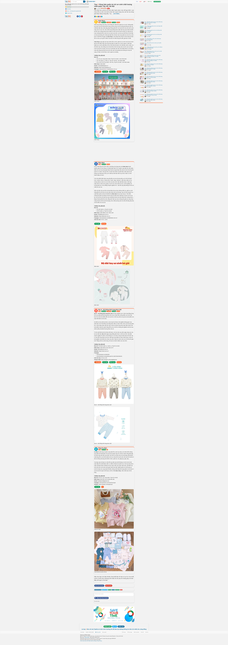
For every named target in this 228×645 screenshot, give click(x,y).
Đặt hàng (118, 22)
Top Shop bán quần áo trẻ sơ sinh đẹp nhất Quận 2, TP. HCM (153, 35)
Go (107, 449)
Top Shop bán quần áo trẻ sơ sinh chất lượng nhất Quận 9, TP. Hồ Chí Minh (153, 77)
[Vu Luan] (145, 49)
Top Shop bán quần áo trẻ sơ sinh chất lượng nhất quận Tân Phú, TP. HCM (153, 22)
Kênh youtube (136, 632)
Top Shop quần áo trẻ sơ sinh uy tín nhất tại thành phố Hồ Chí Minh (153, 47)
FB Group (124, 632)
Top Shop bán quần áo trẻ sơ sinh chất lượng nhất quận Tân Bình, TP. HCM (152, 56)
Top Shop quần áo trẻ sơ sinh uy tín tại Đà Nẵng (153, 43)
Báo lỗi (108, 8)
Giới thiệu (82, 632)
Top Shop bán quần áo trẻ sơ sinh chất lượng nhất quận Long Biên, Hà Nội (153, 85)
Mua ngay (104, 22)
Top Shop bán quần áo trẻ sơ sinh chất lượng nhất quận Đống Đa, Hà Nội (153, 81)
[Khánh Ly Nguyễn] (145, 40)
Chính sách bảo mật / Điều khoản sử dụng (88, 640)
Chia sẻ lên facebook (99, 585)
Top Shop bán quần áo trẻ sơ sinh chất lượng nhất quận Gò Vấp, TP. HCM (153, 68)
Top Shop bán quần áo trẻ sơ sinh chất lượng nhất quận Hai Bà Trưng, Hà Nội (153, 95)
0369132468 (86, 637)
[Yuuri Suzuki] (145, 53)
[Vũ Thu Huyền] (145, 44)
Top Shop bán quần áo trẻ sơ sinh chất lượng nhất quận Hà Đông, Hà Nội (153, 73)
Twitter (80, 16)
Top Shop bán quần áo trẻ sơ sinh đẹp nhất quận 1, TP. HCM (153, 31)
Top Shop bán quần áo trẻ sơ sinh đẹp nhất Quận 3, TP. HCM (153, 26)
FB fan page (129, 632)
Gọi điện (114, 22)
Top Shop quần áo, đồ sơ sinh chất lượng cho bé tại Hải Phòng (153, 39)
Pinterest (82, 16)
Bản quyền (104, 632)
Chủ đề (142, 632)
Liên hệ (146, 632)
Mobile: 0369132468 (90, 632)
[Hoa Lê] (95, 8)
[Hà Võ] (145, 23)
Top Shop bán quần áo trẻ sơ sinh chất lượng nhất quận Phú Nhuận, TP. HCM (153, 60)
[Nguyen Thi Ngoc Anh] (145, 28)
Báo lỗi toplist (109, 585)
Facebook (78, 16)
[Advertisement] (114, 151)
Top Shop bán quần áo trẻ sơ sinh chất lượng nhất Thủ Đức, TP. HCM (153, 64)
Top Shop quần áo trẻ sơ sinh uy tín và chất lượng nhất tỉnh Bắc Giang (153, 52)
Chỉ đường (109, 22)
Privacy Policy (99, 640)
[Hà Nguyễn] (145, 78)
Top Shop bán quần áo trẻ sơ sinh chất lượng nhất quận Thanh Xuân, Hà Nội (153, 90)
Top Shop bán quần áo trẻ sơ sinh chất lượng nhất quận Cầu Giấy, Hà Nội (153, 99)
